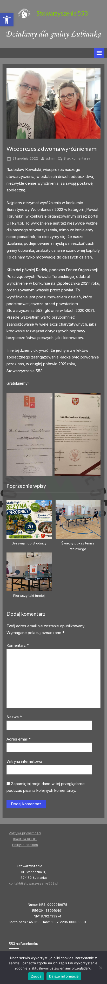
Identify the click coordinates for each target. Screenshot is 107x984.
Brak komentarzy (77, 158)
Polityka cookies (25, 845)
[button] (7, 19)
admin (50, 158)
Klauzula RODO (25, 839)
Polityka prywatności (25, 833)
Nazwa (14, 716)
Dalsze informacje (64, 976)
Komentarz (17, 645)
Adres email (18, 739)
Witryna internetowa (24, 761)
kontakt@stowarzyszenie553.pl (33, 883)
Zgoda (36, 976)
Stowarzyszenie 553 (62, 13)
